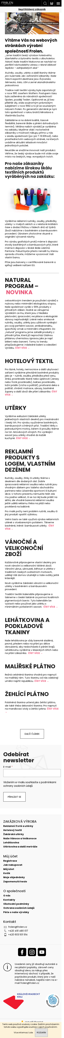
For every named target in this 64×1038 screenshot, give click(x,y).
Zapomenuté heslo (15, 881)
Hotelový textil (12, 830)
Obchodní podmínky (16, 904)
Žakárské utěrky (13, 834)
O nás (6, 895)
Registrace (10, 861)
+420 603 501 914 (18, 934)
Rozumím (41, 1032)
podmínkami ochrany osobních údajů (29, 784)
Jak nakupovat (12, 865)
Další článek (32, 734)
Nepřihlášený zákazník (32, 9)
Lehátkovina (11, 842)
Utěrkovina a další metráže (20, 846)
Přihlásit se (14, 796)
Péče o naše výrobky (16, 912)
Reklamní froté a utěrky (18, 826)
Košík (6, 873)
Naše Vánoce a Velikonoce (20, 838)
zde (31, 1032)
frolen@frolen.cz (17, 927)
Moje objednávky (14, 877)
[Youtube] (42, 952)
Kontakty (9, 900)
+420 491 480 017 (18, 930)
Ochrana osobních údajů (18, 908)
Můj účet (8, 869)
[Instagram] (32, 952)
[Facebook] (22, 952)
